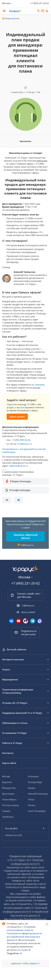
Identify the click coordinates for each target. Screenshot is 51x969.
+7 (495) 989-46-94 (21, 440)
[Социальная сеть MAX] (39, 620)
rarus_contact (28, 612)
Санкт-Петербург (37, 811)
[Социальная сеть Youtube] (18, 620)
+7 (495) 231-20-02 (39, 3)
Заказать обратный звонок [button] (26, 536)
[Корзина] (42, 10)
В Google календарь (20, 490)
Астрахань (33, 776)
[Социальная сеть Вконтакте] (11, 620)
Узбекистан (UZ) (13, 835)
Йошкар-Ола (9, 787)
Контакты (8, 753)
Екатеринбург (35, 782)
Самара (6, 811)
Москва (6, 776)
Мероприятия (12, 18)
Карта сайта (9, 763)
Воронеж (7, 782)
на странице (37, 384)
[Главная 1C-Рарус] (21, 11)
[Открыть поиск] (38, 11)
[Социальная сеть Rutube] (25, 620)
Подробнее (13, 953)
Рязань (31, 805)
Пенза (31, 799)
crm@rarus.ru (24, 443)
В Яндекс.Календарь (20, 481)
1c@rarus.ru (26, 545)
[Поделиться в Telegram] (18, 500)
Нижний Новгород (38, 793)
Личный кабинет (17, 649)
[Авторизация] (47, 11)
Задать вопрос (17, 416)
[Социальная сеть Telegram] (32, 620)
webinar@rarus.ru (18, 465)
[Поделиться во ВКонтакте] (6, 500)
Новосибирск (9, 799)
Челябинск (8, 816)
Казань (31, 787)
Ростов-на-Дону (10, 805)
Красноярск (8, 793)
